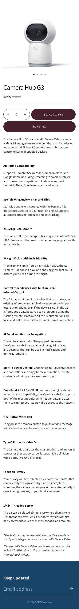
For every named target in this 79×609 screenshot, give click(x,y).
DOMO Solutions (43, 602)
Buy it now (39, 126)
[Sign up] (71, 588)
